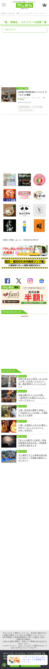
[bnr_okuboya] (9, 200)
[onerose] (39, 215)
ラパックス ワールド (26, 110)
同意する (14, 665)
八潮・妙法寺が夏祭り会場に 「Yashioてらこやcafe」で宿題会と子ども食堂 (33, 412)
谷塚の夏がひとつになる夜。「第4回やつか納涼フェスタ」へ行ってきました (32, 397)
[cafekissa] (24, 231)
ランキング (44, 5)
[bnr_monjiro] (24, 215)
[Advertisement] (24, 59)
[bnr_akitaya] (39, 200)
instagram (30, 280)
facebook (7, 280)
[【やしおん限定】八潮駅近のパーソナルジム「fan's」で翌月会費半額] (24, 304)
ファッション (40, 13)
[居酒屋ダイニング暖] (39, 231)
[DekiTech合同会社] (24, 185)
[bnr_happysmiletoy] (24, 200)
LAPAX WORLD (24, 107)
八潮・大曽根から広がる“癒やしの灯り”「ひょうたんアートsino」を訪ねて (33, 427)
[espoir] (9, 215)
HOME (3, 13)
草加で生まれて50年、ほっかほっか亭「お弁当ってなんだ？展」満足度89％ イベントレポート (32, 382)
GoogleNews (41, 280)
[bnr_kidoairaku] (9, 231)
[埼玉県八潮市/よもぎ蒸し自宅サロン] (39, 185)
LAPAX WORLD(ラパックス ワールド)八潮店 (32, 93)
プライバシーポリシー (30, 665)
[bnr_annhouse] (9, 185)
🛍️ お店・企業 (14, 13)
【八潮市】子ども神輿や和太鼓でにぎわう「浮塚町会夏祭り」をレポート (32, 458)
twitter (18, 280)
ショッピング (27, 13)
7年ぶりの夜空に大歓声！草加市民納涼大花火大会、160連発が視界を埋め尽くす (32, 443)
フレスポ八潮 (37, 107)
